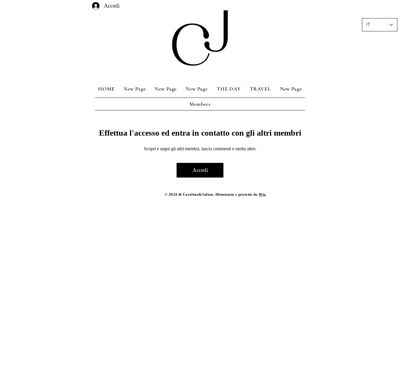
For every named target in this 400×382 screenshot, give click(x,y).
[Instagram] (140, 194)
